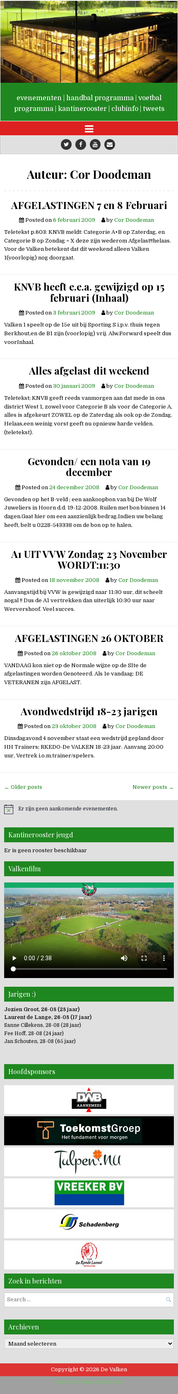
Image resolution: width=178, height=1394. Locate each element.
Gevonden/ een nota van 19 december (89, 467)
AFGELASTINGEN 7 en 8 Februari (89, 204)
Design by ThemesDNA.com (89, 1382)
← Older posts (23, 787)
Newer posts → (153, 787)
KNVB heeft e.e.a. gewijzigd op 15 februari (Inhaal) (89, 292)
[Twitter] (66, 144)
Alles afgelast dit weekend (89, 370)
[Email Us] (109, 144)
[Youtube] (95, 144)
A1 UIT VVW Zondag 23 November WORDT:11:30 (89, 559)
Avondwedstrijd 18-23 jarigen (89, 711)
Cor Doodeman (134, 220)
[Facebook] (80, 144)
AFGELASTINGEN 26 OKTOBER (89, 637)
